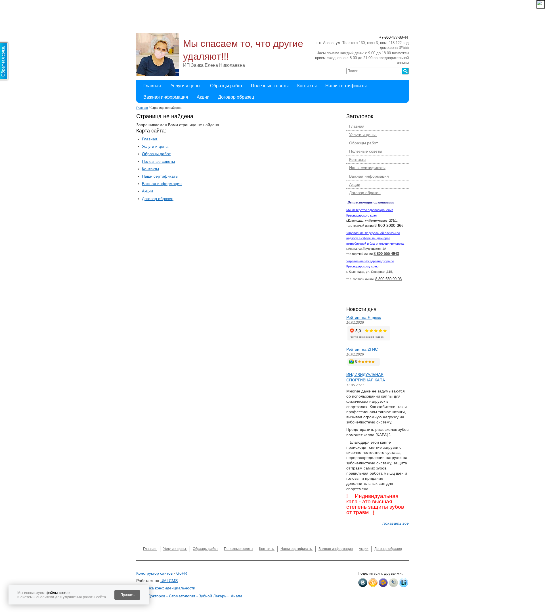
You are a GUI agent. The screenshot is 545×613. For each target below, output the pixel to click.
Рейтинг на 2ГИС (362, 349)
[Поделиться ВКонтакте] (362, 582)
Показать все (395, 523)
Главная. (152, 85)
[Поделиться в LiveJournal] (393, 582)
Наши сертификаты (346, 85)
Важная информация (165, 97)
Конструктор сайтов (154, 573)
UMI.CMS (169, 580)
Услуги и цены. (186, 85)
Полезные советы (270, 85)
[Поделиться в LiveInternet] (403, 582)
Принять (127, 595)
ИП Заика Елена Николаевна (214, 65)
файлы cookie (58, 593)
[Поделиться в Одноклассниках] (373, 582)
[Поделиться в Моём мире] (383, 582)
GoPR (181, 573)
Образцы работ (226, 85)
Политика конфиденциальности (165, 588)
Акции (203, 97)
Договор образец (236, 97)
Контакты (307, 85)
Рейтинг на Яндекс (363, 317)
